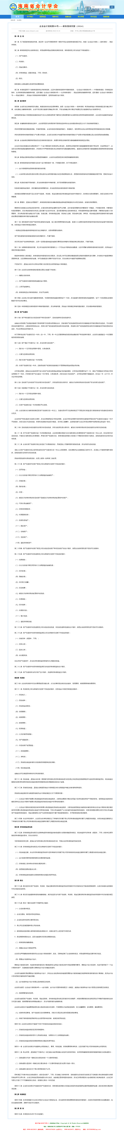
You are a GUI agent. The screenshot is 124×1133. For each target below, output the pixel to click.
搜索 (112, 7)
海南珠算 (106, 17)
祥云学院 (81, 17)
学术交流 (94, 17)
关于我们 (30, 17)
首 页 (17, 17)
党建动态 (68, 17)
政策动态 (43, 17)
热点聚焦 (19, 20)
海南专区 (55, 17)
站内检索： (88, 7)
